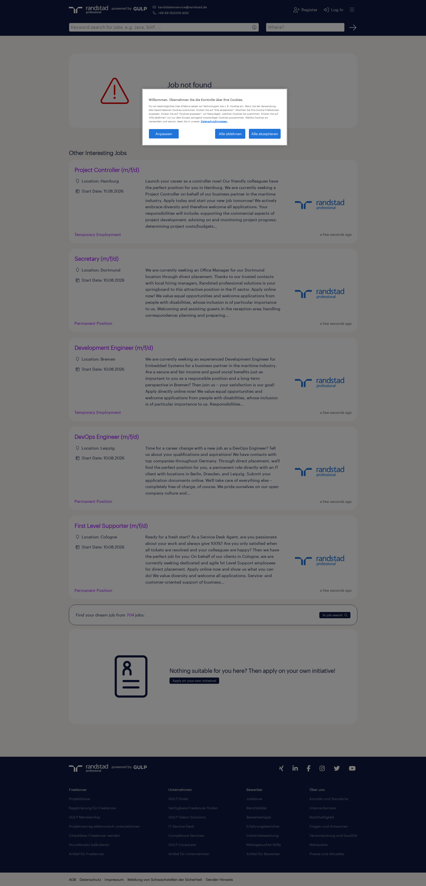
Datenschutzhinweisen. (214, 121)
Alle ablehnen (230, 134)
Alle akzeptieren (264, 134)
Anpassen (163, 134)
